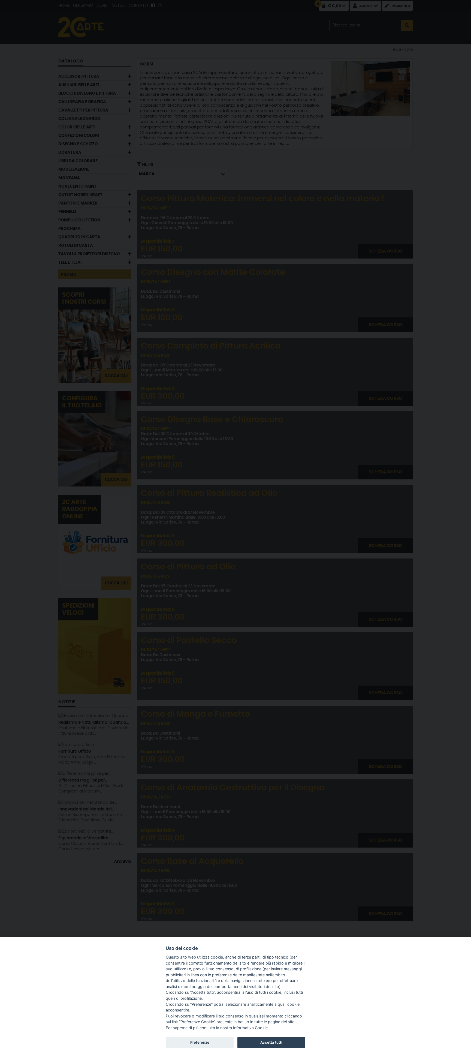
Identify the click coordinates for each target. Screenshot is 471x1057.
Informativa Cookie (250, 1027)
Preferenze (199, 1042)
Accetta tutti (271, 1042)
